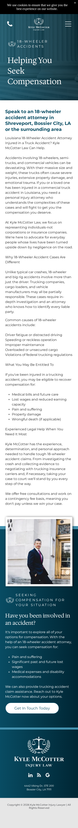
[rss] (39, 775)
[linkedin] (30, 775)
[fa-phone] (9, 26)
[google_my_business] (47, 775)
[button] (68, 24)
